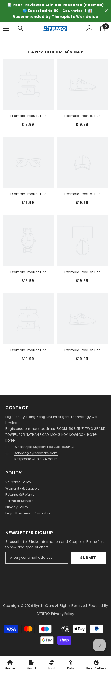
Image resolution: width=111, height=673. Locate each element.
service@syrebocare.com (36, 453)
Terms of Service (19, 500)
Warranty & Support (22, 488)
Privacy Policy (16, 507)
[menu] (6, 28)
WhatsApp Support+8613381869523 (44, 446)
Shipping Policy (18, 482)
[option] (55, 11)
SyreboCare (44, 605)
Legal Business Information (28, 513)
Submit (88, 557)
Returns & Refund (20, 494)
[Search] (20, 28)
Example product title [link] (28, 115)
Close (106, 11)
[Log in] (89, 28)
